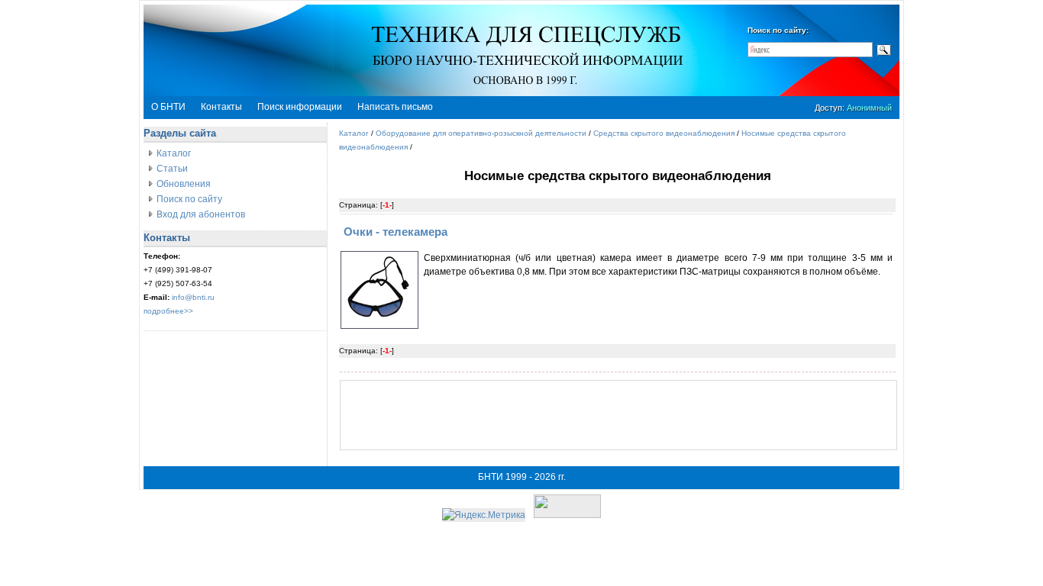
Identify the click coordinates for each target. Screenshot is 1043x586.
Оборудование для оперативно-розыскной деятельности (481, 133)
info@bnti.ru (193, 297)
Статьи (172, 168)
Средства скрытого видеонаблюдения (664, 133)
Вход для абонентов (201, 214)
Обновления (184, 184)
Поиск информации (299, 106)
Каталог (174, 153)
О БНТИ (168, 106)
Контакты (221, 106)
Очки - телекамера (395, 231)
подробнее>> (168, 311)
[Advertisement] (618, 415)
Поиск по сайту (189, 199)
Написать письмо (395, 106)
